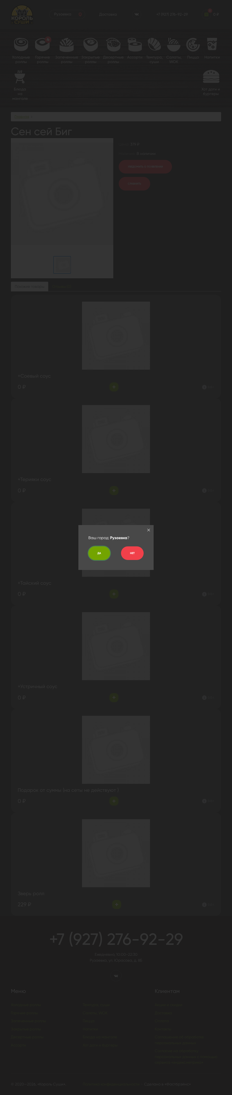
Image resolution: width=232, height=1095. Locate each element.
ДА (99, 553)
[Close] (149, 530)
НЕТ (132, 553)
